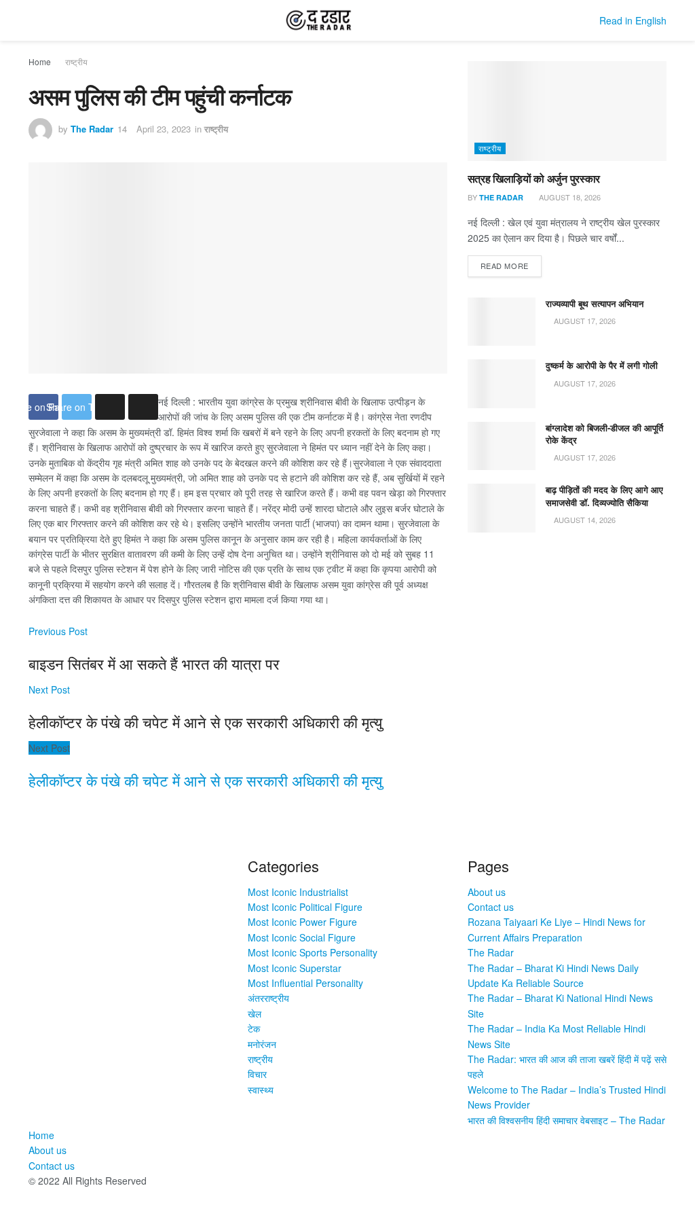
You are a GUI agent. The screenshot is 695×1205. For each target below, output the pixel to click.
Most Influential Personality (305, 983)
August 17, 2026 (584, 320)
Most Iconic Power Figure (302, 922)
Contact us (491, 907)
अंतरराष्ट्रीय (268, 998)
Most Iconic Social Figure (302, 937)
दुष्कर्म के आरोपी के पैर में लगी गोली (602, 365)
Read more (505, 265)
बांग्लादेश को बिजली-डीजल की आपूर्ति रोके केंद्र (604, 433)
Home (40, 61)
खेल (254, 1013)
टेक (254, 1028)
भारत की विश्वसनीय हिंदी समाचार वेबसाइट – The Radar (566, 1120)
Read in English (632, 20)
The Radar (92, 128)
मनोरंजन (262, 1044)
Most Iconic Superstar (294, 968)
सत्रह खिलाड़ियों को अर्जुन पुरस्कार (534, 178)
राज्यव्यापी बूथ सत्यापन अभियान (594, 303)
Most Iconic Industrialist (298, 892)
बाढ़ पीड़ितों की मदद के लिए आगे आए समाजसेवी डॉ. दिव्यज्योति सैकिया (604, 495)
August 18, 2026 (569, 197)
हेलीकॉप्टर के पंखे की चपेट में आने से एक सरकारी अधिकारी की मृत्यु (205, 780)
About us (487, 892)
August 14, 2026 (584, 519)
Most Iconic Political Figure (305, 907)
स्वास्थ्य (261, 1089)
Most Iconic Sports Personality (312, 952)
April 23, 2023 (163, 128)
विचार (257, 1074)
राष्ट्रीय (76, 61)
